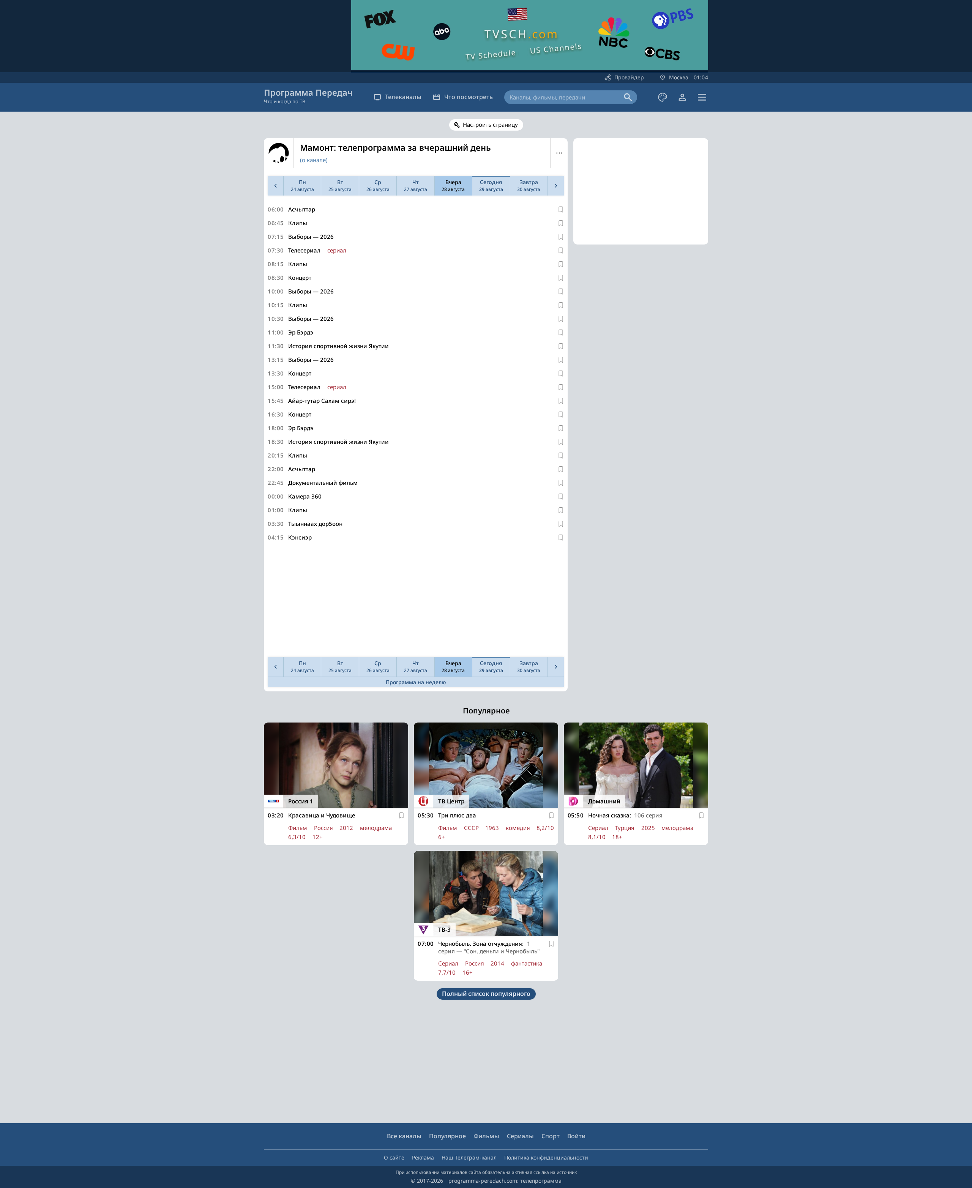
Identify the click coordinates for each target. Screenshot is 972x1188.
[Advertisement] (416, 600)
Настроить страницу (490, 124)
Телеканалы (403, 97)
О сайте (394, 1157)
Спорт (550, 1136)
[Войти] (682, 97)
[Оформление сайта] (662, 97)
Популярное (447, 1136)
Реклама (423, 1157)
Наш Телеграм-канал (469, 1157)
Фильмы (486, 1136)
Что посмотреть (468, 97)
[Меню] (702, 97)
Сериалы (520, 1136)
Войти (576, 1136)
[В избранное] (561, 209)
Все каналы (404, 1136)
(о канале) (314, 160)
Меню (559, 153)
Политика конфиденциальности (546, 1157)
